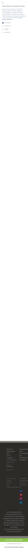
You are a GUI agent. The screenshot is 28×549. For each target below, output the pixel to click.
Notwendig (7, 22)
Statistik (7, 29)
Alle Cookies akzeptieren (14, 540)
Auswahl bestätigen (14, 543)
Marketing (7, 32)
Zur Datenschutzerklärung (14, 547)
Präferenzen (8, 26)
